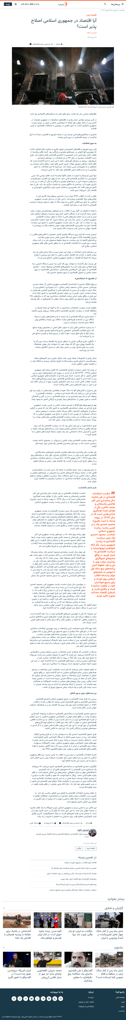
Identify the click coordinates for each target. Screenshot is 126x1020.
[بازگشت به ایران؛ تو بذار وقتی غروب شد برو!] (78, 920)
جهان (123, 1006)
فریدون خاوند (91, 32)
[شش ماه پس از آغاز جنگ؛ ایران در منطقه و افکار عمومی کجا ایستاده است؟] (109, 959)
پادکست (121, 1011)
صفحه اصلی (120, 997)
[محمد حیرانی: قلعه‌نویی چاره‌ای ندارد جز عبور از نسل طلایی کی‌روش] (48, 959)
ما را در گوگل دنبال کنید (30, 4)
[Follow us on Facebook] (49, 998)
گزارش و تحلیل (114, 908)
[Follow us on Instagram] (19, 998)
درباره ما (91, 997)
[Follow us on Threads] (14, 998)
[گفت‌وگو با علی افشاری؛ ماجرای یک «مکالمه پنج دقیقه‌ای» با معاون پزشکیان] (78, 959)
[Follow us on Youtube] (31, 998)
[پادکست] (15, 4)
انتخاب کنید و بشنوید (86, 1002)
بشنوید (118, 948)
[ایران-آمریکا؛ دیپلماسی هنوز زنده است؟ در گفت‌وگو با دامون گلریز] (17, 959)
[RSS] (54, 998)
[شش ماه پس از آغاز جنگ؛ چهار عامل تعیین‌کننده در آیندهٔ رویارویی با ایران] (109, 920)
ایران (123, 1002)
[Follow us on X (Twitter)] (37, 998)
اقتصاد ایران (91, 15)
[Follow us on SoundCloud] (25, 998)
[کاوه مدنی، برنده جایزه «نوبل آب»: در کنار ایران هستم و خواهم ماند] (48, 920)
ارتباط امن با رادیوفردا (86, 1006)
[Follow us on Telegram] (43, 998)
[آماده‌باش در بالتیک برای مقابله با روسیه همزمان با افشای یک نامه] (17, 920)
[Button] (59, 44)
